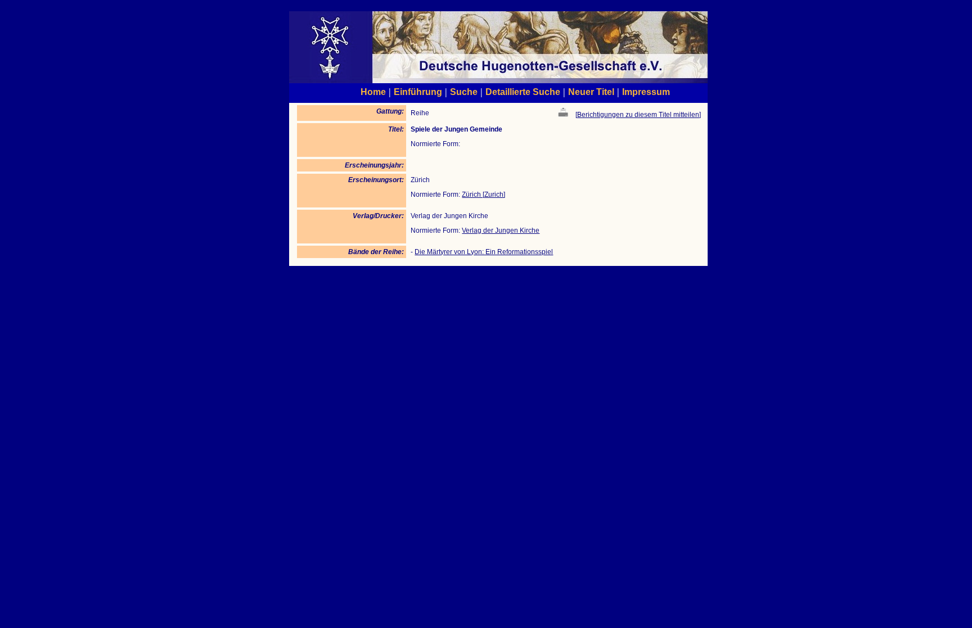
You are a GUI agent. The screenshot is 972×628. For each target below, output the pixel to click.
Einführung (418, 92)
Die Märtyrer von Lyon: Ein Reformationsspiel (484, 252)
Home (373, 92)
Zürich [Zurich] (483, 194)
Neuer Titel (591, 92)
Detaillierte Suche (522, 92)
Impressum (646, 92)
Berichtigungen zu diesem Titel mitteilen (638, 115)
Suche (464, 92)
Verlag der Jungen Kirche (500, 230)
